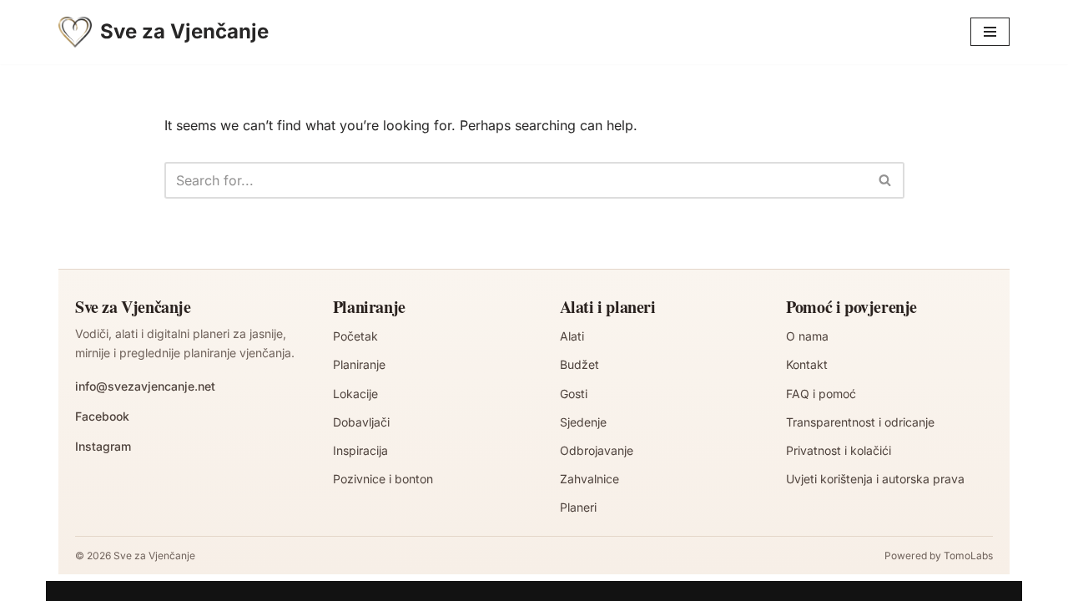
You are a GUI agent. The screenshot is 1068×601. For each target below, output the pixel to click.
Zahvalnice (589, 479)
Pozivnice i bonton (383, 479)
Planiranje (359, 364)
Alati (572, 336)
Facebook (102, 416)
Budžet (579, 364)
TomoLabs (968, 555)
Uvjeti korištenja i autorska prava (875, 479)
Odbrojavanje (596, 450)
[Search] (885, 180)
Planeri (578, 507)
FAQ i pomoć (821, 393)
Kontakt (807, 364)
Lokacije (355, 393)
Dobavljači (361, 422)
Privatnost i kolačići (838, 450)
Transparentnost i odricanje (860, 422)
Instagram (103, 446)
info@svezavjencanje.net (145, 386)
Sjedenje (583, 422)
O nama (807, 336)
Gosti (573, 393)
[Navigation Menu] (990, 32)
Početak (355, 336)
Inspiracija (360, 450)
